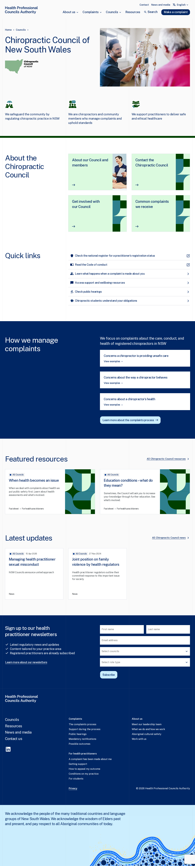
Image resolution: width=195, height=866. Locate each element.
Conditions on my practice (84, 773)
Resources (132, 12)
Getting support (78, 764)
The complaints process (82, 724)
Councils (112, 12)
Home (8, 29)
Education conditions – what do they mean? (128, 483)
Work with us (139, 739)
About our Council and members (90, 162)
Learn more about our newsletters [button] (26, 662)
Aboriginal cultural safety (146, 734)
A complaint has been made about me (90, 759)
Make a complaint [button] (176, 12)
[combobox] (183, 4)
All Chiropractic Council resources (166, 458)
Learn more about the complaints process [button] (128, 420)
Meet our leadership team (146, 724)
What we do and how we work (148, 729)
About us (69, 12)
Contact (144, 4)
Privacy (73, 788)
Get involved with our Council (86, 204)
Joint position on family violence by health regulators (95, 562)
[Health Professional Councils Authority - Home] (21, 10)
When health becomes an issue (34, 480)
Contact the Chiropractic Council (151, 162)
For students (76, 778)
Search (152, 12)
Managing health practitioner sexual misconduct (32, 562)
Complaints (91, 12)
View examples (112, 361)
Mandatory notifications (82, 739)
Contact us (13, 738)
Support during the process (84, 729)
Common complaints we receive (152, 204)
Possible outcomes (79, 743)
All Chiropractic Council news (169, 537)
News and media (160, 4)
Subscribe (109, 674)
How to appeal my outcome (84, 768)
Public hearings (78, 734)
